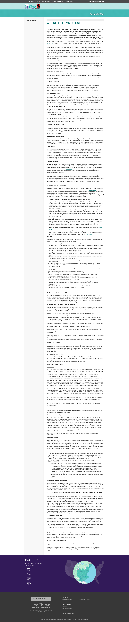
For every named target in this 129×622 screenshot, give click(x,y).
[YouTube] (73, 613)
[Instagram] (67, 613)
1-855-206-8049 (96, 1)
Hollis (28, 579)
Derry (28, 573)
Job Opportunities (67, 608)
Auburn (28, 568)
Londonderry (29, 583)
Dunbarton (29, 574)
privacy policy (89, 234)
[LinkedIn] (69, 613)
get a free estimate (41, 599)
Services (62, 6)
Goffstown (29, 577)
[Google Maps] (63, 613)
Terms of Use (31, 21)
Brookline (29, 570)
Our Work (71, 6)
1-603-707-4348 (41, 607)
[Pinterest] (71, 613)
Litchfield (28, 582)
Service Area (89, 6)
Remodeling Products (84, 599)
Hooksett (28, 580)
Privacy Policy (50, 43)
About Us (79, 6)
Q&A (63, 610)
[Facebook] (65, 613)
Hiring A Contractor (67, 601)
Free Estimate (99, 6)
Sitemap (85, 619)
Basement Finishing (67, 599)
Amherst (28, 566)
